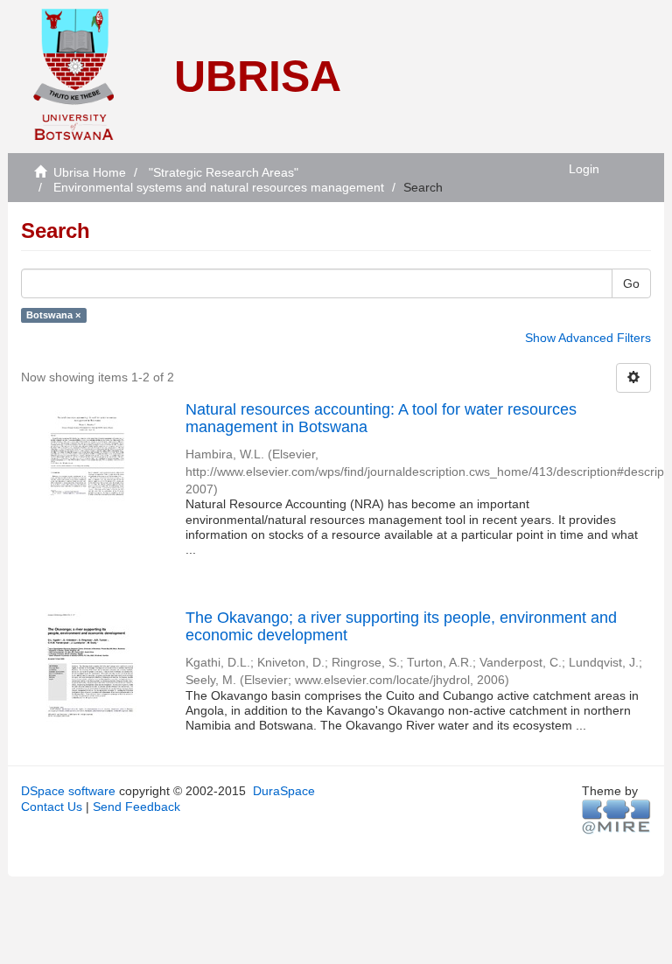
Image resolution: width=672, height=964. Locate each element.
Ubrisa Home (89, 172)
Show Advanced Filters (588, 338)
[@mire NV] (616, 816)
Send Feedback (136, 807)
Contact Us (51, 807)
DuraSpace (284, 791)
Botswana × (53, 315)
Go (631, 283)
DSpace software (68, 791)
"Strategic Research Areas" (223, 172)
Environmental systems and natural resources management (218, 187)
